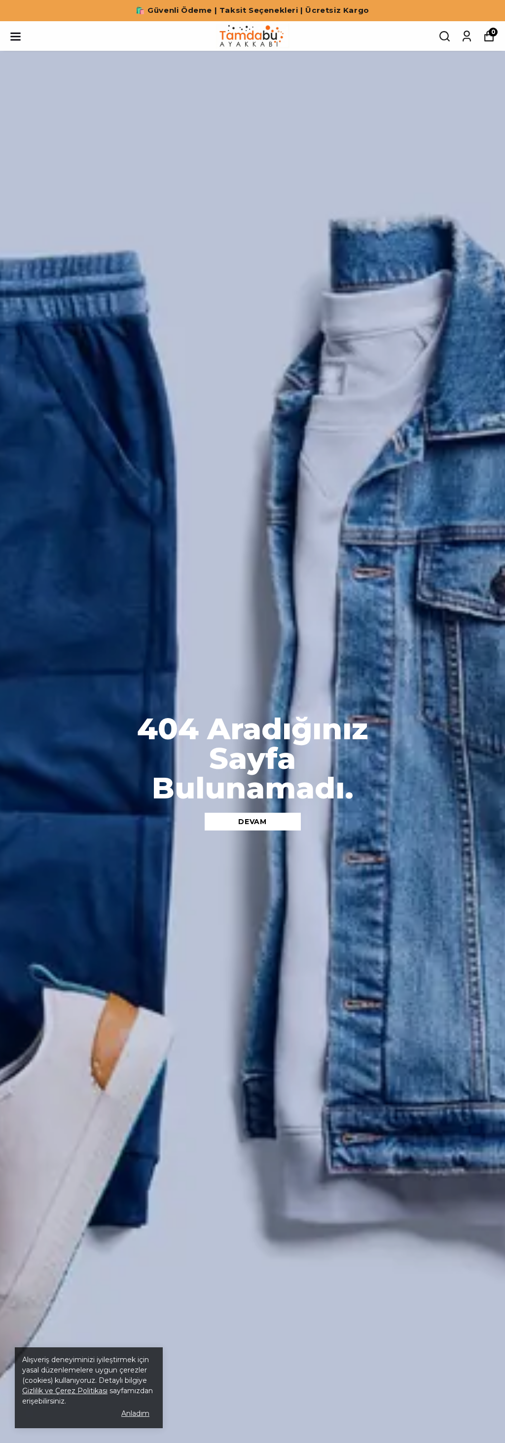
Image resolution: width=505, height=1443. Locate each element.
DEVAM (252, 821)
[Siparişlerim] (467, 36)
